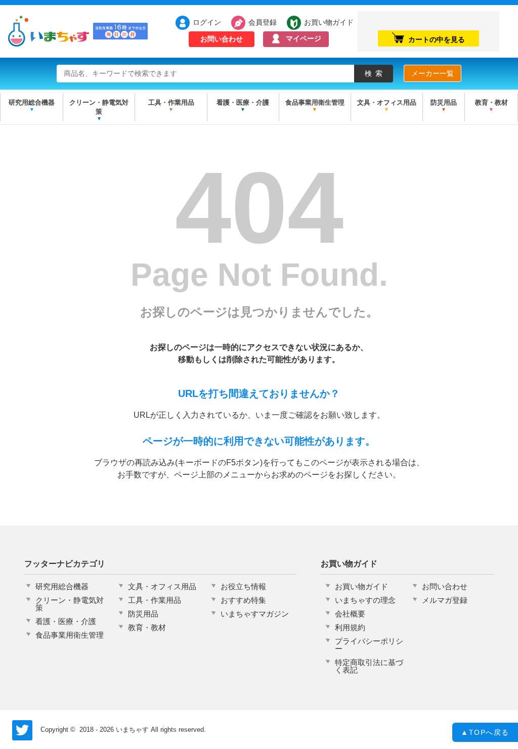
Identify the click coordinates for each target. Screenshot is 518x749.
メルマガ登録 (444, 600)
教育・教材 (491, 102)
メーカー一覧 (432, 73)
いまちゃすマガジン (255, 613)
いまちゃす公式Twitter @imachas (22, 730)
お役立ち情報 (243, 586)
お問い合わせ (221, 39)
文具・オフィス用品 (386, 102)
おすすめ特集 (243, 600)
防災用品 (443, 102)
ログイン (207, 22)
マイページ (303, 38)
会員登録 (262, 22)
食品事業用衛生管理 (314, 102)
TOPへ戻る (485, 732)
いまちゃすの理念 (365, 600)
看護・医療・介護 (243, 102)
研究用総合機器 (32, 102)
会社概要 (350, 613)
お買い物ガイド (323, 22)
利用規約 (350, 627)
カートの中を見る (436, 39)
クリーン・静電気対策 (98, 107)
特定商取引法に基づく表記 (369, 666)
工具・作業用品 (171, 102)
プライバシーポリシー (369, 645)
